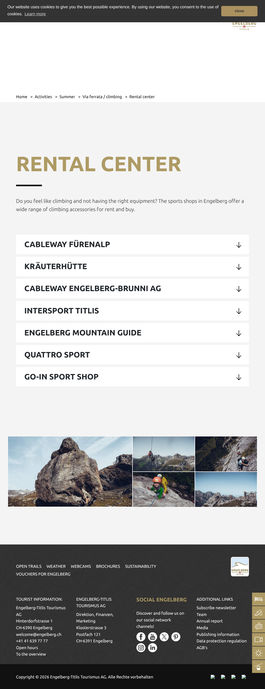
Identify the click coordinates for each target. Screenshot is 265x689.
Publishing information (218, 634)
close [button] (239, 11)
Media (202, 628)
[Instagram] (140, 647)
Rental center (142, 97)
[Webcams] (258, 639)
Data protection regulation (222, 641)
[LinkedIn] (152, 647)
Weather (56, 566)
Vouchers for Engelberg (43, 574)
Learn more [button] (35, 14)
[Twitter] (164, 636)
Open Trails (28, 566)
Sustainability (140, 566)
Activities (44, 97)
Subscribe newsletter (216, 608)
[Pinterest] (175, 636)
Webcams (81, 566)
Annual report (210, 621)
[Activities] (258, 612)
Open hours (27, 647)
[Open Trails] (258, 666)
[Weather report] (258, 653)
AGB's (202, 647)
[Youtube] (152, 636)
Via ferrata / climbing (103, 97)
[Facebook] (140, 636)
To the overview (31, 654)
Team (202, 614)
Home (22, 97)
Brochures (108, 566)
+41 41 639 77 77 (32, 641)
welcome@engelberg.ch (38, 634)
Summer (68, 97)
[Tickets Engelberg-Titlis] (258, 626)
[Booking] (258, 599)
